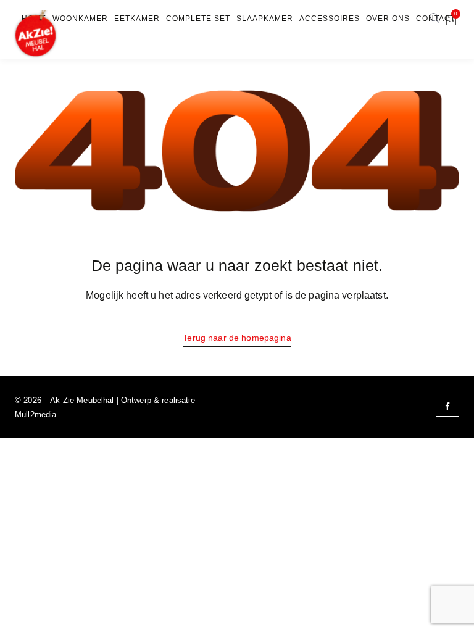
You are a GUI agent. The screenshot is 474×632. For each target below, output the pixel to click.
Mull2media (35, 414)
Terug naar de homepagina (237, 338)
